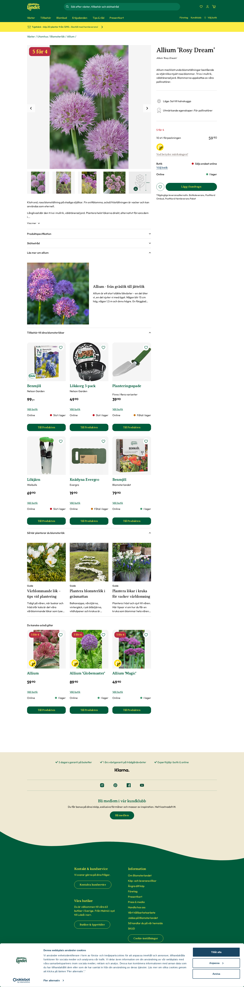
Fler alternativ (51, 980)
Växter (31, 36)
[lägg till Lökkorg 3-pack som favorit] (103, 347)
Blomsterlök (57, 36)
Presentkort (135, 896)
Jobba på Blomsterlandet (143, 918)
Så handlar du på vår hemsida (145, 923)
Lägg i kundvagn (191, 186)
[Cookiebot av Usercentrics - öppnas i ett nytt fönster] (21, 980)
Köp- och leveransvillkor (142, 880)
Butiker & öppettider (92, 924)
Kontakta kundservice (93, 884)
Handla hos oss (136, 907)
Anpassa (214, 962)
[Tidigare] (31, 108)
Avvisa (216, 973)
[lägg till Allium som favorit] (61, 635)
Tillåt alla (216, 952)
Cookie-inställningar (145, 938)
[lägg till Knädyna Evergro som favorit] (103, 441)
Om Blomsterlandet (140, 875)
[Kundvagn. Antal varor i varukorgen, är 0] (214, 6)
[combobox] (125, 7)
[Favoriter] (201, 6)
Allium (71, 36)
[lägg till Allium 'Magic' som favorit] (146, 635)
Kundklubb (196, 17)
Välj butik (212, 17)
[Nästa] (147, 108)
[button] (89, 233)
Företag (184, 17)
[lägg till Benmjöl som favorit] (61, 347)
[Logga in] (207, 6)
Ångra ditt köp (136, 886)
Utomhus (42, 36)
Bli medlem (122, 815)
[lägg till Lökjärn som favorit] (61, 441)
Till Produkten (52, 428)
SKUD (131, 928)
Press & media (136, 902)
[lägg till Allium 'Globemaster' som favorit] (103, 635)
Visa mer (31, 223)
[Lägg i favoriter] (160, 187)
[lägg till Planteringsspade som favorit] (146, 347)
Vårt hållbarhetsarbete (141, 912)
